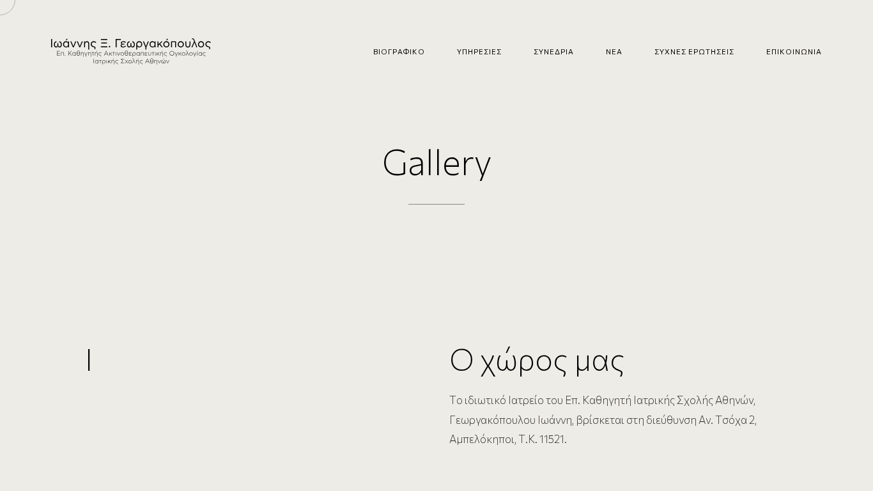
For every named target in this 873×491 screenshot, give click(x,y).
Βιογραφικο (399, 51)
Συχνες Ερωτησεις (694, 51)
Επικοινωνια (794, 51)
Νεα (614, 51)
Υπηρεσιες (479, 51)
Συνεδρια (554, 51)
